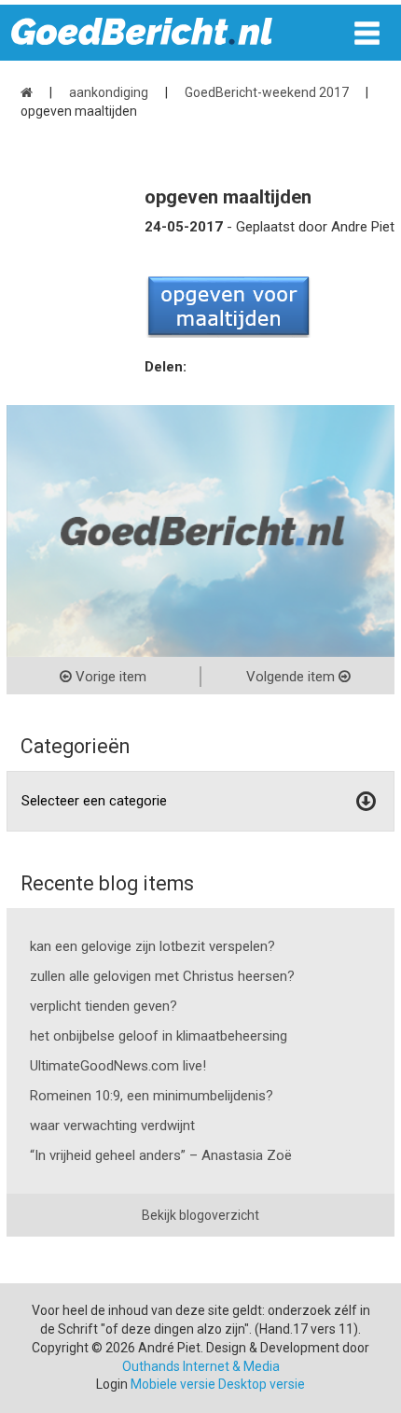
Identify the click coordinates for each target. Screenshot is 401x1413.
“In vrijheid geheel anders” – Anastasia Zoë (161, 1155)
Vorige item (109, 676)
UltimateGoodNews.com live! (118, 1065)
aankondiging (108, 92)
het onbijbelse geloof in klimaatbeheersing (158, 1036)
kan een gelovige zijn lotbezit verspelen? (152, 946)
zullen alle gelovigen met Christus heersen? (162, 976)
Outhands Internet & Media (201, 1366)
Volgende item (292, 676)
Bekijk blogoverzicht (200, 1215)
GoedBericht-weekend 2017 (267, 92)
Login (112, 1384)
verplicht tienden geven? (103, 1006)
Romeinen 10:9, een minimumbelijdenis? (151, 1095)
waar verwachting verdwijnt (112, 1125)
